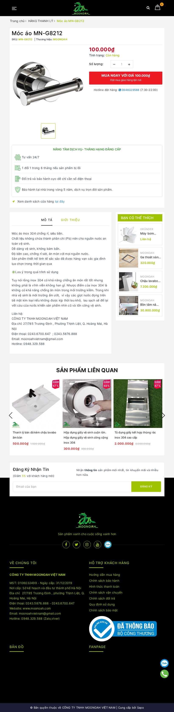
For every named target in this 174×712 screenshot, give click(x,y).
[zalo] (108, 544)
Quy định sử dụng (102, 604)
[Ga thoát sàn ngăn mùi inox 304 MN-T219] (128, 258)
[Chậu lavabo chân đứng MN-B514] (128, 281)
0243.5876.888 (37, 603)
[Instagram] (87, 544)
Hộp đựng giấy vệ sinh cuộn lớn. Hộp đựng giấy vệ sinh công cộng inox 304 (86, 437)
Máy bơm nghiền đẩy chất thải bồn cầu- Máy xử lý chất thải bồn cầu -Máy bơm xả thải (150, 234)
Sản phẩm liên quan (87, 370)
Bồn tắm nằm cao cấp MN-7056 (149, 305)
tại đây (60, 201)
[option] (48, 83)
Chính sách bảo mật (103, 610)
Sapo (140, 707)
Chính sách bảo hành (104, 580)
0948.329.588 (31, 618)
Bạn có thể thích (137, 218)
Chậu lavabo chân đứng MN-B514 (149, 281)
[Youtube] (97, 544)
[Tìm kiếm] (148, 8)
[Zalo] (164, 663)
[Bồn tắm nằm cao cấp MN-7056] (128, 305)
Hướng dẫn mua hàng (104, 574)
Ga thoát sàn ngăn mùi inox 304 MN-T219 (150, 257)
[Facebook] (66, 544)
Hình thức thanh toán (104, 586)
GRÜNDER (146, 229)
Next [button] (163, 415)
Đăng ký (146, 486)
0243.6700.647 (63, 603)
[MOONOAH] (81, 8)
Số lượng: (96, 64)
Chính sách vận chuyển (105, 592)
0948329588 (130, 90)
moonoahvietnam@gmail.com (40, 613)
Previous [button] (10, 415)
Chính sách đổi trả (102, 598)
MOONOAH (147, 252)
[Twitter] (76, 544)
